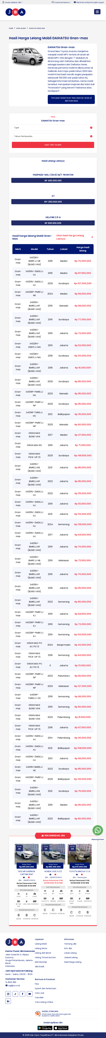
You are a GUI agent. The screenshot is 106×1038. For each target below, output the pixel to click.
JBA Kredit (39, 966)
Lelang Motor (41, 948)
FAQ (37, 984)
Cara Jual (39, 993)
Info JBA (68, 948)
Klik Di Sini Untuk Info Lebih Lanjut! (90, 2)
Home (11, 28)
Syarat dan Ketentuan (45, 988)
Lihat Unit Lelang (53, 144)
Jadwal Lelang (71, 957)
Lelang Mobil (41, 943)
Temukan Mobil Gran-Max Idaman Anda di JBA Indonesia (71, 99)
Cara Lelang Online (44, 1002)
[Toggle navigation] (97, 11)
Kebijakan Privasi (76, 1035)
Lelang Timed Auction (45, 957)
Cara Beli (39, 997)
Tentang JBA (70, 943)
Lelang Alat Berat (43, 953)
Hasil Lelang (21, 28)
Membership (41, 962)
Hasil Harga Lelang (72, 962)
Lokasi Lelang (70, 953)
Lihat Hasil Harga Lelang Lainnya (70, 237)
